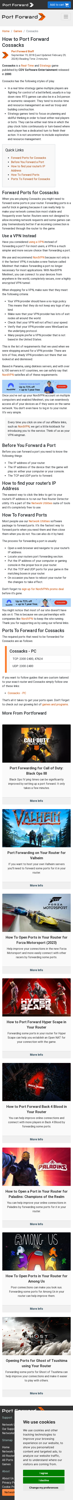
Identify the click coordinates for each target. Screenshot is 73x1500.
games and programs (55, 704)
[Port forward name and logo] (18, 4)
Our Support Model (14, 1429)
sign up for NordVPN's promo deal (43, 589)
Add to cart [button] (57, 4)
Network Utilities (41, 503)
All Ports (7, 1460)
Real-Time (27, 65)
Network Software (14, 1451)
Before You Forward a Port (27, 162)
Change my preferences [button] (43, 1487)
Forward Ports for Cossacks (28, 158)
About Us (8, 1478)
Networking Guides (14, 1433)
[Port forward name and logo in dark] (24, 16)
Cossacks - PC (17, 693)
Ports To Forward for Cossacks (30, 179)
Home (6, 31)
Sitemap (7, 1440)
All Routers (9, 1455)
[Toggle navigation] (66, 16)
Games (18, 31)
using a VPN (36, 242)
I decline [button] (44, 1480)
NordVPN (38, 257)
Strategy (45, 65)
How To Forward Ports (25, 174)
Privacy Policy (11, 1482)
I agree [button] (44, 1473)
